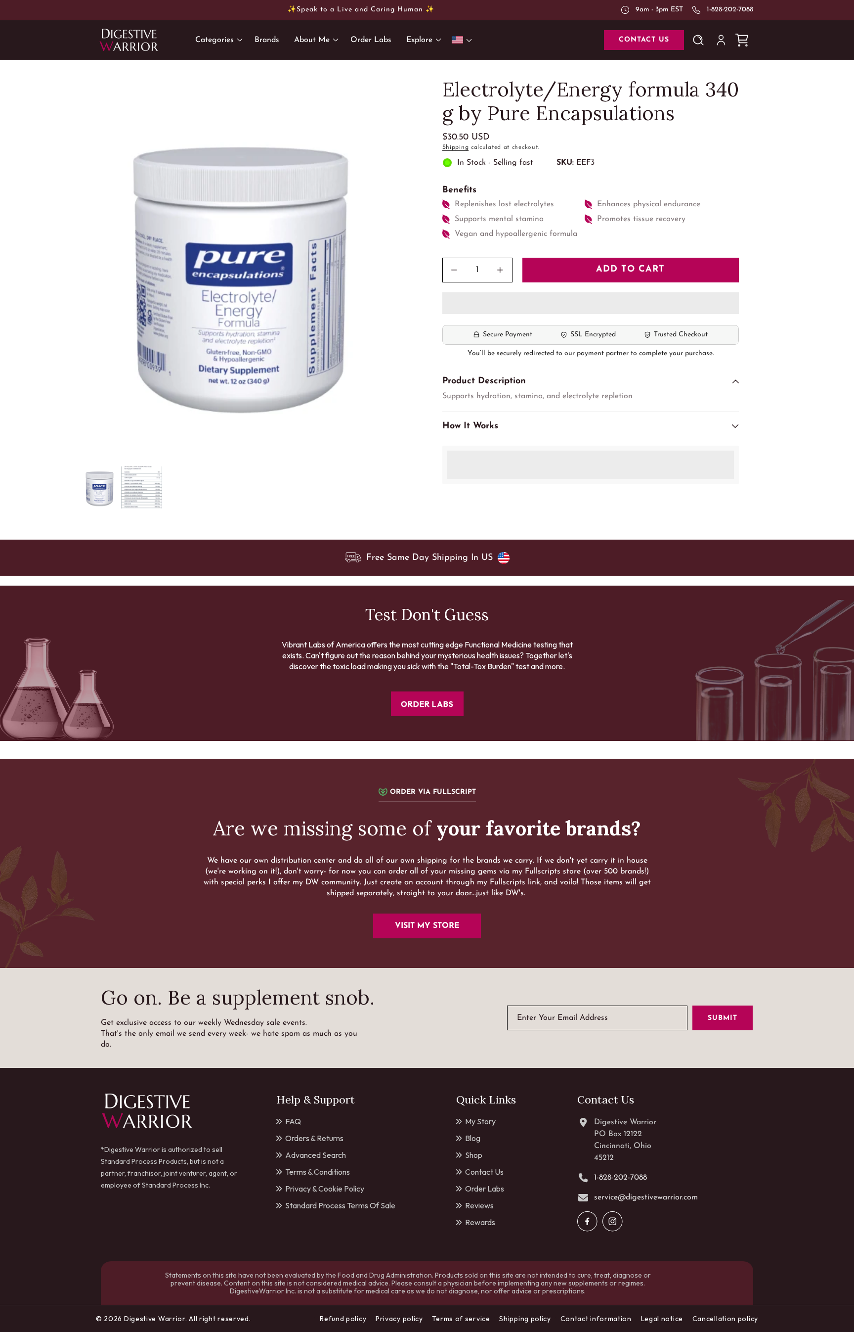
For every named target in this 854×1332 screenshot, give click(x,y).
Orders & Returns (314, 1138)
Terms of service (461, 1319)
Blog (472, 1138)
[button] (590, 303)
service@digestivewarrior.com (646, 1197)
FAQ (293, 1121)
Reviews (479, 1205)
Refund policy (343, 1319)
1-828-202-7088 (730, 9)
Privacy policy (399, 1319)
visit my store (427, 926)
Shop (473, 1155)
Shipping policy (525, 1319)
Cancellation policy (725, 1319)
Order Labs (484, 1189)
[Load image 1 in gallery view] (100, 487)
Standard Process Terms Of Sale (340, 1205)
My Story (480, 1121)
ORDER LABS (427, 704)
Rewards (480, 1222)
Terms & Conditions (317, 1172)
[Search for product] (700, 40)
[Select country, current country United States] (463, 40)
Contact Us (484, 1172)
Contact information (596, 1319)
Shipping (455, 147)
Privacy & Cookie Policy (324, 1189)
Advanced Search (315, 1155)
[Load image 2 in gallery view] (142, 487)
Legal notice (662, 1319)
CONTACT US (644, 40)
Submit (722, 1018)
